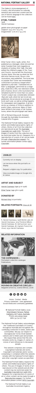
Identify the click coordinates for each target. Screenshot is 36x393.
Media (24, 299)
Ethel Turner (6, 190)
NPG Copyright (28, 380)
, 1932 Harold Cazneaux (16, 227)
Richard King (6, 200)
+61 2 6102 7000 (20, 316)
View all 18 (27, 205)
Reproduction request (17, 139)
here (13, 17)
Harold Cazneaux (7, 24)
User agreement (25, 302)
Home (11, 299)
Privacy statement (11, 302)
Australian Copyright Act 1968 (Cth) (15, 130)
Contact (18, 299)
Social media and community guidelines (18, 304)
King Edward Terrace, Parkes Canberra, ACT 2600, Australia (18, 313)
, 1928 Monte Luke (16, 220)
